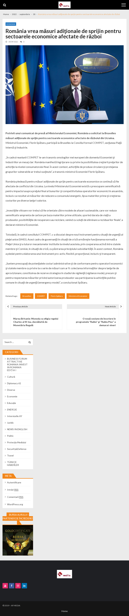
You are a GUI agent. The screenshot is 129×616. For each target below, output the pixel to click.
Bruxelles (27, 296)
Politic (10, 435)
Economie (10, 24)
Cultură (11, 376)
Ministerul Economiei (78, 296)
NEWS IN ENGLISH (17, 429)
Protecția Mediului (16, 442)
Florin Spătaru (57, 296)
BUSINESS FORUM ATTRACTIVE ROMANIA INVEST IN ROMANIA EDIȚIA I (17, 364)
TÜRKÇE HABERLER (13, 463)
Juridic (10, 422)
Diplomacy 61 (14, 383)
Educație (11, 403)
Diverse (11, 389)
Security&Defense (16, 448)
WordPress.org (15, 504)
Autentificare (14, 482)
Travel (10, 455)
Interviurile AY (14, 416)
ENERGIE (12, 409)
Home (64, 611)
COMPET (41, 296)
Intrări (12, 489)
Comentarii (15, 496)
